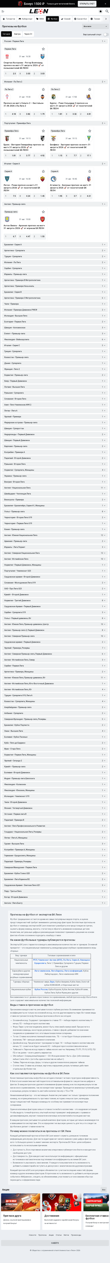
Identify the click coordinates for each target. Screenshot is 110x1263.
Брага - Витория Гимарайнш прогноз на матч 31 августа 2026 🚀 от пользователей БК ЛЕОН (24, 147)
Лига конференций (73, 971)
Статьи (59, 1235)
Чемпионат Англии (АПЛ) (50, 960)
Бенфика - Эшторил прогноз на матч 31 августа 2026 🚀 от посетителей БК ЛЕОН (70, 147)
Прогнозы (42, 1235)
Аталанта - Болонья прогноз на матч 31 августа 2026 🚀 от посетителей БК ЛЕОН (70, 188)
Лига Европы (57, 971)
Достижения (51, 1215)
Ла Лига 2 (9, 89)
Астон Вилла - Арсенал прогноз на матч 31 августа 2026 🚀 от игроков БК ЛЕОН (24, 226)
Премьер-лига (11, 212)
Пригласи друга (12, 1215)
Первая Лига (10, 49)
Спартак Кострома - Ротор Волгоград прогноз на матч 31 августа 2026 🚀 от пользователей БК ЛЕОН (24, 65)
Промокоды (76, 1235)
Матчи (66, 1235)
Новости (32, 1235)
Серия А (75, 960)
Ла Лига (67, 960)
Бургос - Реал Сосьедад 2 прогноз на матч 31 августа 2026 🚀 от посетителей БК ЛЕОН (71, 106)
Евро (52, 982)
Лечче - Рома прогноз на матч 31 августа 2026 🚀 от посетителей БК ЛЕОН (22, 188)
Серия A (8, 171)
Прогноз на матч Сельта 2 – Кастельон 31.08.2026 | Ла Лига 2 (23, 104)
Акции (51, 1235)
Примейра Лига (11, 131)
